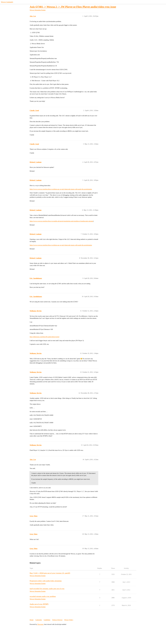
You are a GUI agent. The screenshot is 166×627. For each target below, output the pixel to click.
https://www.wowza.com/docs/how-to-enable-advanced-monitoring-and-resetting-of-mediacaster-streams (61, 221)
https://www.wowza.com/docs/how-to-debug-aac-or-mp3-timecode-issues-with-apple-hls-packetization (61, 189)
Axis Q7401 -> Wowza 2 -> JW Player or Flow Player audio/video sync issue (73, 6)
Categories (38, 620)
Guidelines (47, 620)
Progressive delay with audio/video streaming (45, 581)
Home (31, 620)
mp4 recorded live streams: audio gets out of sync (47, 589)
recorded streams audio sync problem (43, 596)
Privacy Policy (68, 620)
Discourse (40, 624)
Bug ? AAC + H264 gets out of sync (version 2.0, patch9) (50, 573)
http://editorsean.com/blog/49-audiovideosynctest (44, 337)
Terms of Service (57, 620)
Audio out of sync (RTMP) (39, 604)
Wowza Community (7, 2)
